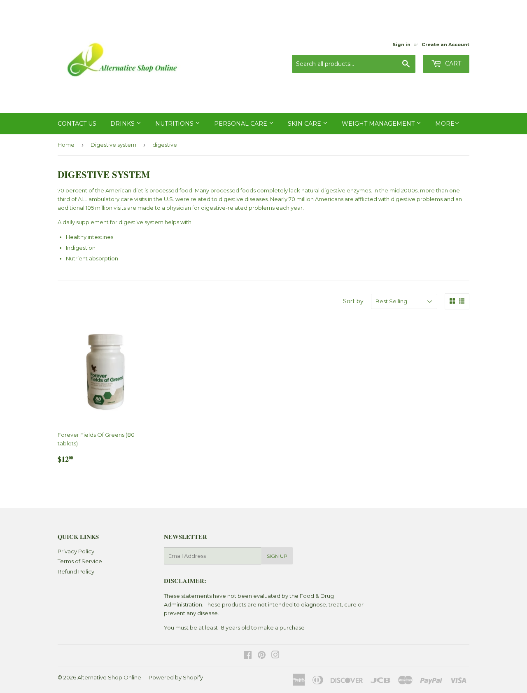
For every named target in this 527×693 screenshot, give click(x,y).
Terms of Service (80, 561)
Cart (452, 63)
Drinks (123, 123)
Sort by (353, 301)
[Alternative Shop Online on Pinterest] (261, 656)
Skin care (305, 123)
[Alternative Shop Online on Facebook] (247, 656)
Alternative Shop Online (109, 677)
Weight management (379, 123)
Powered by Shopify (176, 677)
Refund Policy (76, 571)
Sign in (401, 44)
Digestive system (113, 144)
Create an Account (445, 44)
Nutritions (175, 123)
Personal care (241, 123)
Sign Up (277, 556)
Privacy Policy (76, 551)
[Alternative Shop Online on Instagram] (275, 656)
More (445, 123)
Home (66, 144)
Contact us (77, 123)
